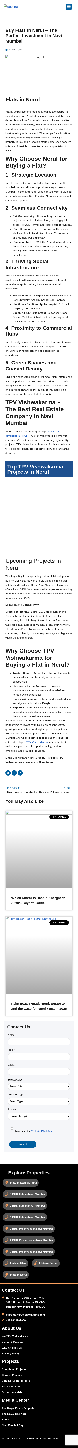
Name (11, 1034)
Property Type (16, 1094)
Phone (11, 1049)
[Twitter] (8, 773)
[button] (69, 7)
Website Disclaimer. (42, 1131)
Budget (12, 1109)
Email (11, 1064)
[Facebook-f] (14, 773)
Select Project (15, 1079)
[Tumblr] (20, 773)
